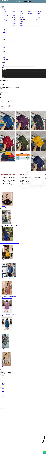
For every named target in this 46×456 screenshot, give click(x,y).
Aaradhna (5, 17)
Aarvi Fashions (5, 18)
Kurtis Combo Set (14, 19)
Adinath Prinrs (5, 20)
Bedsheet (3, 40)
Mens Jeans (4, 31)
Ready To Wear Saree (22, 22)
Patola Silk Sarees (22, 20)
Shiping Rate (3, 391)
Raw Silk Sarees (21, 21)
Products (2, 79)
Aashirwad (5, 19)
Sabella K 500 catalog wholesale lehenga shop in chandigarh (9, 225)
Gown (12, 13)
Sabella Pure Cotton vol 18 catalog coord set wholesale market (9, 367)
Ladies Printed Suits (38, 17)
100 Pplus (5, 10)
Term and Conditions (4, 396)
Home (2, 8)
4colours (5, 12)
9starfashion (5, 14)
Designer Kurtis (13, 11)
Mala (3, 49)
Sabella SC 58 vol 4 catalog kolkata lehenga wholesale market (9, 243)
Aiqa (4, 21)
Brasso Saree (21, 25)
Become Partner (3, 383)
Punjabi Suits (37, 15)
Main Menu (3, 67)
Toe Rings (4, 51)
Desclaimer (3, 395)
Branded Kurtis (13, 24)
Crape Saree (21, 24)
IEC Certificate (3, 385)
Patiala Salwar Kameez (30, 13)
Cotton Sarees (21, 11)
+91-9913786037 (2, 0)
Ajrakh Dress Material (38, 13)
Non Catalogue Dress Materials (39, 11)
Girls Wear (4, 37)
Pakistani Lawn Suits (30, 11)
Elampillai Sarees (21, 17)
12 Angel (5, 11)
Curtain (11, 40)
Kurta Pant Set (13, 15)
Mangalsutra (4, 46)
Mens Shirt (4, 29)
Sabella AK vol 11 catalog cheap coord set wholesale (8, 314)
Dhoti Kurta (4, 32)
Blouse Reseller (4, 58)
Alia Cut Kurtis (13, 22)
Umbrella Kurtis (13, 25)
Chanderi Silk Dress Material (38, 20)
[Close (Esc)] (0, 369)
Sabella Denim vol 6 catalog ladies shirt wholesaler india (8, 278)
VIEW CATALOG (3, 206)
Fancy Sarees (21, 23)
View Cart (1, 7)
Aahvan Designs (6, 15)
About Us (2, 382)
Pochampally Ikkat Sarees (22, 19)
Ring (3, 45)
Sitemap (2, 397)
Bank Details (3, 384)
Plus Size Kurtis (13, 17)
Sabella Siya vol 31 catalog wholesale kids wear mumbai (8, 207)
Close (3, 6)
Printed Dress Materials (38, 19)
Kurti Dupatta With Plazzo (14, 20)
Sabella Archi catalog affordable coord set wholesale (8, 296)
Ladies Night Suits (5, 64)
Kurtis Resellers (4, 57)
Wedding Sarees (21, 13)
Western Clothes (4, 60)
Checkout (3, 7)
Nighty (3, 65)
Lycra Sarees (21, 15)
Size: (0, 107)
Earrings (4, 47)
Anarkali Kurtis (13, 21)
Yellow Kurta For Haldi (5, 30)
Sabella (8, 101)
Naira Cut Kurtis (13, 23)
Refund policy (3, 394)
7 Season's (5, 13)
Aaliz (5, 16)
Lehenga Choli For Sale (5, 59)
